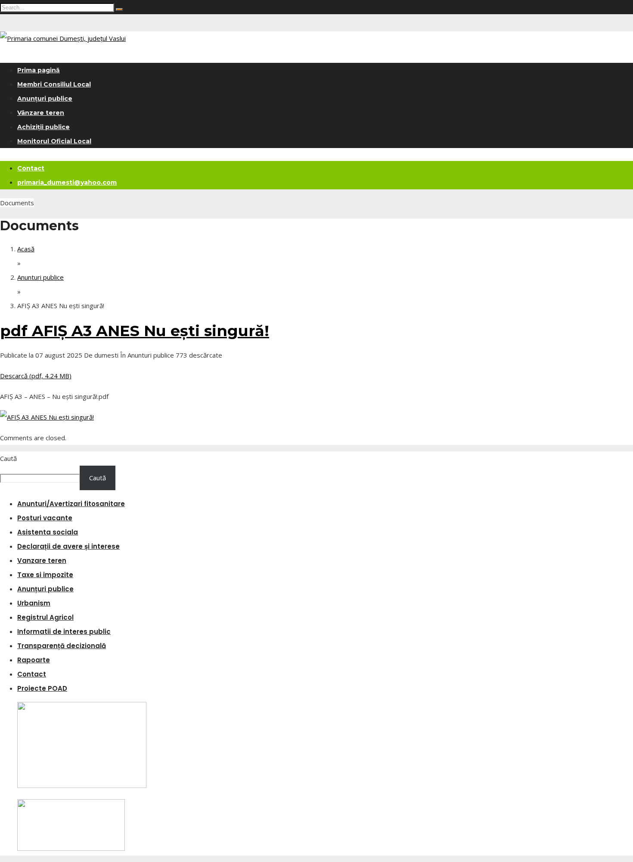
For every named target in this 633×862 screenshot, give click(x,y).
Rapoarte (33, 659)
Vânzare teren (40, 113)
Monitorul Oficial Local (54, 141)
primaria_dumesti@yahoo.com (67, 182)
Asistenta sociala (47, 532)
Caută (8, 458)
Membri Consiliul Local (54, 84)
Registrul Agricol (45, 617)
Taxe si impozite (45, 574)
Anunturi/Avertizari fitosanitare (71, 503)
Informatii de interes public (64, 631)
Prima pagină (38, 70)
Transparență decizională (61, 645)
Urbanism (33, 603)
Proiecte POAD (42, 688)
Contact (30, 168)
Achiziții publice (43, 127)
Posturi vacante (44, 517)
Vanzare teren (41, 560)
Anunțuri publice (44, 98)
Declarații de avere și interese (68, 546)
